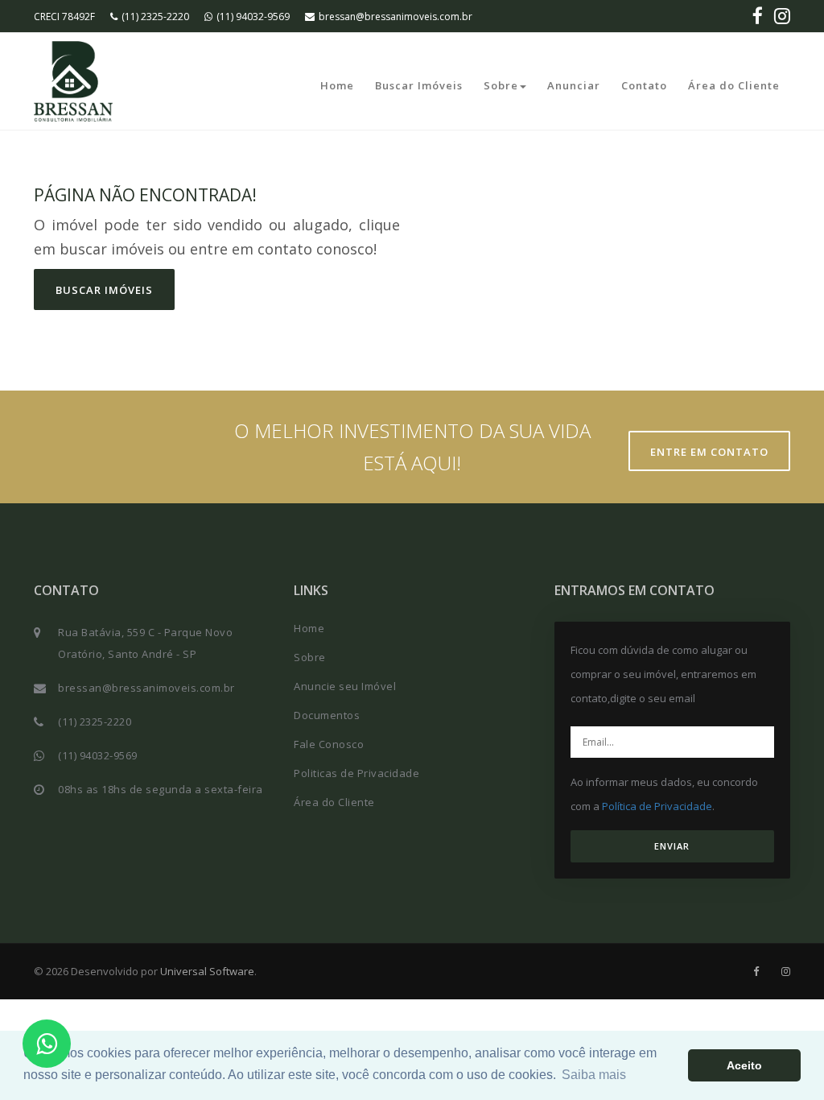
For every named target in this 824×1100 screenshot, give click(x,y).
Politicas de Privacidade (356, 773)
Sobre (501, 85)
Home (337, 85)
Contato (644, 85)
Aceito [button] (744, 1065)
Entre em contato (709, 452)
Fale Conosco (329, 744)
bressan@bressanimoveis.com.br (395, 16)
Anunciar (573, 85)
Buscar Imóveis (419, 85)
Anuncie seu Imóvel (345, 686)
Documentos (327, 715)
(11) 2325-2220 (155, 16)
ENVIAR (672, 846)
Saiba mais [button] (594, 1074)
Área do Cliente (734, 85)
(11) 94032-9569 (253, 16)
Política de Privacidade (657, 806)
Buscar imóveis (104, 290)
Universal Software (207, 971)
